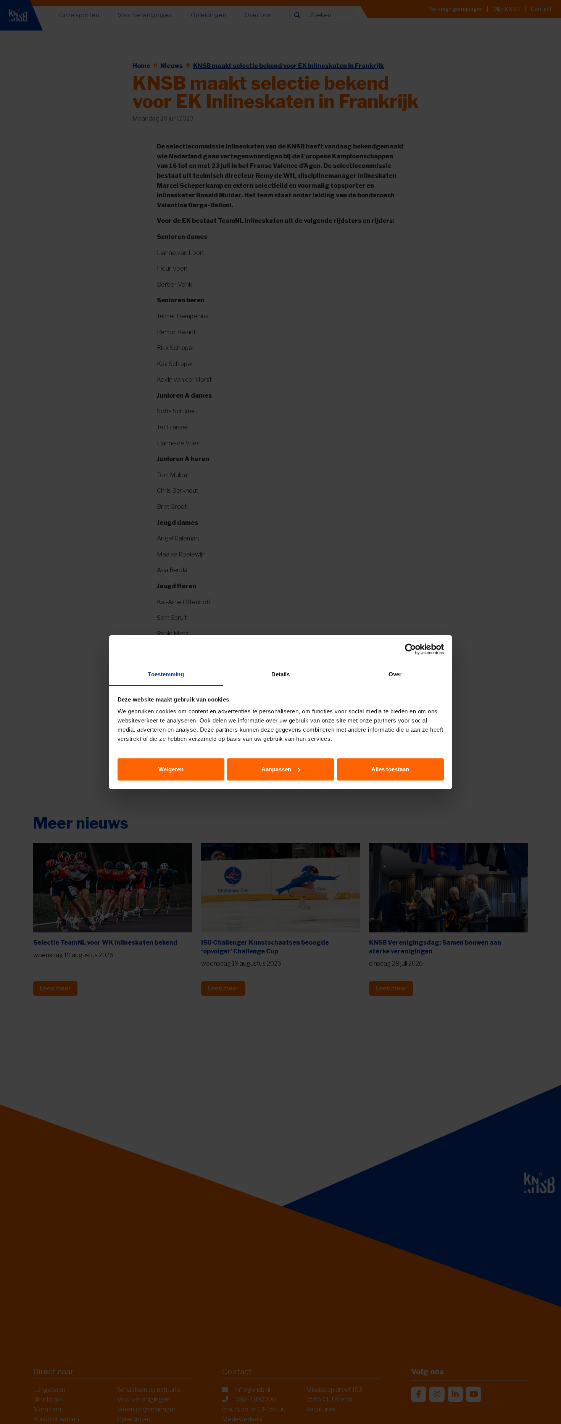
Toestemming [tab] (166, 674)
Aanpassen (276, 769)
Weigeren (171, 769)
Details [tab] (280, 674)
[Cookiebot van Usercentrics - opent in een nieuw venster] (410, 649)
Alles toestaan (390, 769)
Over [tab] (395, 674)
